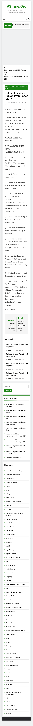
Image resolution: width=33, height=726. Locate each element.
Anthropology (10, 478)
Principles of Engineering (13, 657)
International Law (11, 600)
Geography (9, 577)
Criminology (9, 530)
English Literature (11, 554)
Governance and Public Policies (15, 584)
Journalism (9, 615)
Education (9, 542)
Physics (8, 650)
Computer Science (11, 519)
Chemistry (9, 505)
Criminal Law (10, 527)
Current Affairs (10, 534)
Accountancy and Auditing (14, 471)
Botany (8, 494)
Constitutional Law (11, 523)
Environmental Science (13, 557)
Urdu (7, 698)
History (8, 588)
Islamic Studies (10, 611)
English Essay (10, 550)
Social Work (9, 680)
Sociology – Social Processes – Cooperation (15, 24)
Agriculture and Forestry (13, 475)
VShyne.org (16, 6)
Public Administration (12, 665)
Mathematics (10, 623)
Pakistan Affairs (10, 634)
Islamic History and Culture (14, 607)
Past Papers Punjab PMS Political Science (16, 88)
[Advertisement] (16, 47)
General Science (10, 573)
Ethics (7, 561)
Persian (8, 642)
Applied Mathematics (12, 482)
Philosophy (9, 646)
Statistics (8, 688)
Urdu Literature (10, 706)
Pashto (8, 638)
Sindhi (7, 677)
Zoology (8, 713)
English (8, 546)
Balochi (8, 490)
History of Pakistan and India (14, 592)
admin (8, 103)
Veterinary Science (11, 709)
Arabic (8, 486)
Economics (9, 538)
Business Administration (13, 502)
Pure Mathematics (11, 673)
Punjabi (8, 669)
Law (7, 619)
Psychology (9, 661)
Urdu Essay (9, 702)
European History (11, 565)
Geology (8, 580)
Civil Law (8, 509)
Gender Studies (10, 569)
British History (10, 498)
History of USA (10, 596)
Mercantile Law (10, 627)
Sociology (9, 684)
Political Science (11, 654)
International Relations (12, 604)
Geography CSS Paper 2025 (14, 458)
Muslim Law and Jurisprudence (15, 630)
